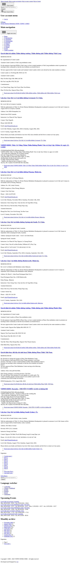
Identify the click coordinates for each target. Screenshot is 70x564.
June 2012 (7, 531)
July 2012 (6, 533)
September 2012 (8, 536)
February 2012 (8, 525)
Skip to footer (37, 1)
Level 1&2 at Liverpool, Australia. (10, 501)
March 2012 (7, 527)
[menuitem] (6, 19)
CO (17, 562)
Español (6, 491)
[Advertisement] (35, 551)
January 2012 (7, 524)
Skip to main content (27, 1)
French (6, 493)
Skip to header (4, 1)
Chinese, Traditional (9, 488)
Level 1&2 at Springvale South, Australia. (12, 514)
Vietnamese (7, 494)
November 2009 (8, 522)
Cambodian (7, 486)
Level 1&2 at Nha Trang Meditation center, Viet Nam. (15, 507)
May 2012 (7, 530)
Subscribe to (4, 476)
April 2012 (7, 528)
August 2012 (7, 535)
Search (2, 477)
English (6, 489)
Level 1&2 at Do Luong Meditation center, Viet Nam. (15, 504)
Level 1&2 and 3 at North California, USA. (12, 511)
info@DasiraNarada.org (11, 126)
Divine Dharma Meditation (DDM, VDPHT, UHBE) (15, 23)
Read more (32, 93)
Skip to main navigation (15, 1)
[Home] (3, 22)
